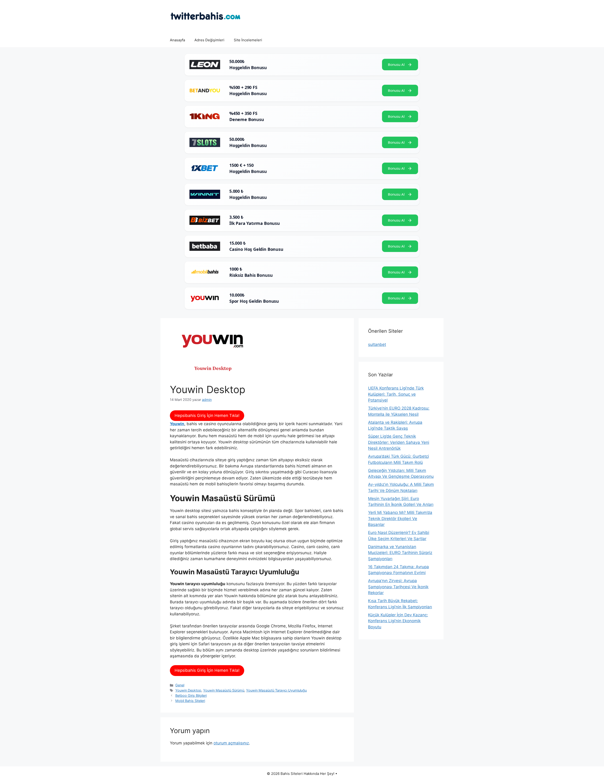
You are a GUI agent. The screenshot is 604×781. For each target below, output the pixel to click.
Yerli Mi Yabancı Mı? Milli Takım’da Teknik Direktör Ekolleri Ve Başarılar (400, 518)
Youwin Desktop (188, 690)
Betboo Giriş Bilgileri (191, 695)
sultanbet (377, 344)
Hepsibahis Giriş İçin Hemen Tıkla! (207, 415)
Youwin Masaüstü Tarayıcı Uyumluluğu (276, 690)
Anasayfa (177, 40)
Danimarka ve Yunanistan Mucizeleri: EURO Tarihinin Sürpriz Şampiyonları (400, 552)
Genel (179, 685)
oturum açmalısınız (231, 743)
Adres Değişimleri (209, 40)
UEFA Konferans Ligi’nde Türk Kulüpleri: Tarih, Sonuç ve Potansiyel (396, 394)
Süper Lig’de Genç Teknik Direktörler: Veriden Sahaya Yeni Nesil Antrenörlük (398, 442)
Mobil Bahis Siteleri (190, 701)
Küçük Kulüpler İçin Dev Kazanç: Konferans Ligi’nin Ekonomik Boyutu (398, 621)
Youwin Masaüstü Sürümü (223, 690)
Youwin (177, 423)
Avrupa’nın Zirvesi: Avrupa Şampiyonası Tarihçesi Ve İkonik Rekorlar (398, 586)
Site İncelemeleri (248, 40)
